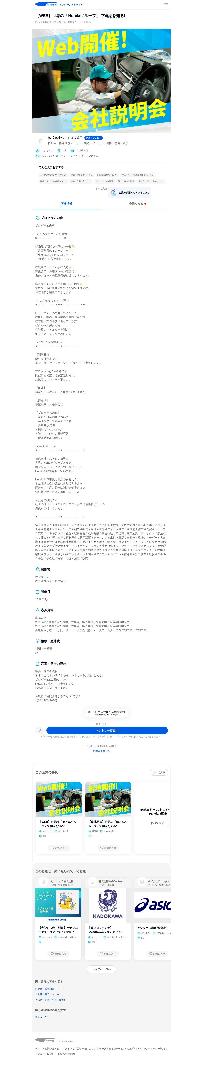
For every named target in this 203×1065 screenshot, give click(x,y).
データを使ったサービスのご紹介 (117, 1048)
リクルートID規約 (44, 1053)
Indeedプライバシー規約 (151, 1048)
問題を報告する (101, 751)
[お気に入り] (39, 730)
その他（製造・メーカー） (49, 994)
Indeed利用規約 (66, 1053)
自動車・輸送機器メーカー (49, 989)
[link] (43, 881)
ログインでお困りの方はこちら (79, 1048)
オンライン (41, 1017)
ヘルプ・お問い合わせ (47, 1048)
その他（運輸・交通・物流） (50, 999)
